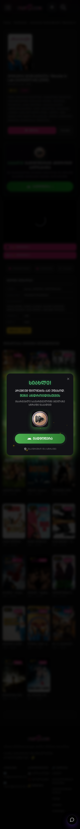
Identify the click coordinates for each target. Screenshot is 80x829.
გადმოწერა (43, 438)
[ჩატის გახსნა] (72, 821)
